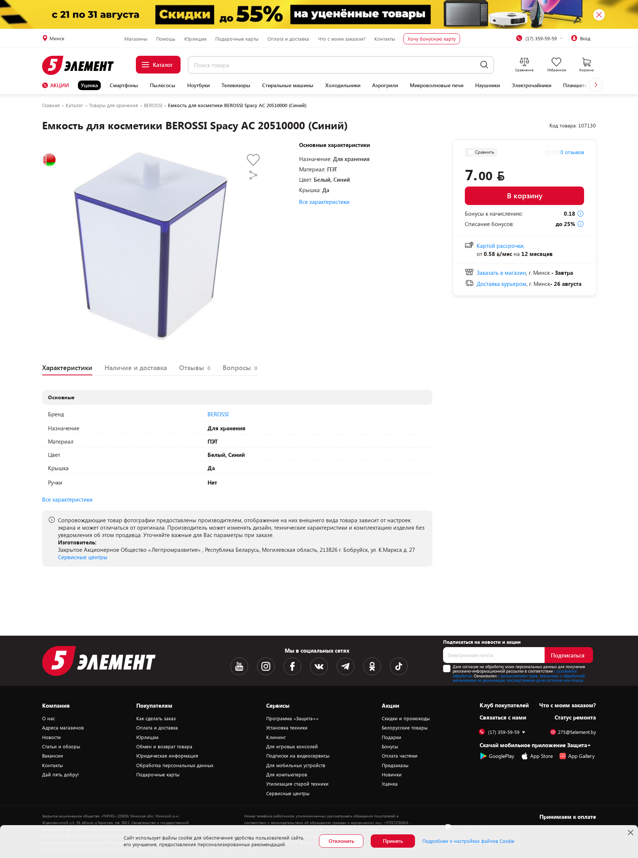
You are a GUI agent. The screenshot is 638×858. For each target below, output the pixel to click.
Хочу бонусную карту (432, 38)
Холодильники (342, 85)
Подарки (391, 737)
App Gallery (581, 755)
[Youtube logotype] (239, 666)
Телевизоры (236, 85)
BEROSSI (218, 414)
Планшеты (576, 85)
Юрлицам (195, 38)
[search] (484, 65)
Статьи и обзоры (61, 746)
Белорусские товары (405, 727)
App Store (541, 755)
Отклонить (341, 840)
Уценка (89, 85)
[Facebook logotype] (292, 666)
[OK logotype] (372, 666)
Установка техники (287, 727)
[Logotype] (82, 65)
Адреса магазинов (63, 727)
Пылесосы (162, 85)
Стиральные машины (287, 85)
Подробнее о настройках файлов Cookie (468, 841)
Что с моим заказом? (342, 38)
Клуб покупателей (504, 705)
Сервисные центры (82, 557)
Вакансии (52, 755)
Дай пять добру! (60, 774)
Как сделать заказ (156, 718)
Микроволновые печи (436, 85)
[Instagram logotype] (266, 666)
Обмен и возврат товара (164, 746)
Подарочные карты (236, 38)
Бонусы (390, 746)
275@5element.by (577, 732)
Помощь (165, 38)
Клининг (276, 737)
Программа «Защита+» (292, 718)
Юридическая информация (167, 755)
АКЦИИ (59, 85)
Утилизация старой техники (297, 783)
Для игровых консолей (292, 746)
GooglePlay (501, 755)
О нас (48, 718)
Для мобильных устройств (295, 765)
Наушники (487, 85)
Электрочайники (531, 85)
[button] (596, 84)
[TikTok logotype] (399, 666)
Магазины (135, 38)
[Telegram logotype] (345, 666)
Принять (393, 840)
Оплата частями (400, 755)
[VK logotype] (319, 666)
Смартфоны (124, 85)
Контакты (384, 38)
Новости (51, 737)
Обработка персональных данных (174, 765)
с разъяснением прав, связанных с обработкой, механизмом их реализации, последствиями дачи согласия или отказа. (519, 678)
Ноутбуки (198, 85)
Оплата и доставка (288, 38)
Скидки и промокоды (406, 718)
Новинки (392, 774)
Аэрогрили (385, 85)
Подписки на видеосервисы (297, 755)
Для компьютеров (286, 774)
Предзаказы (395, 765)
